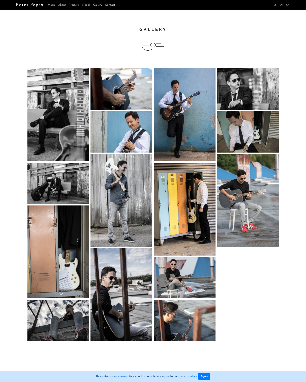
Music (51, 5)
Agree (204, 376)
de (275, 5)
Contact (110, 5)
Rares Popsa (30, 5)
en (281, 5)
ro (287, 5)
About (62, 5)
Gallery (97, 5)
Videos (86, 5)
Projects (74, 5)
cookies (123, 376)
